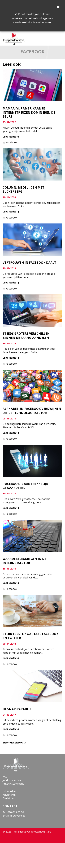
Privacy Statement (13, 783)
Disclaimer (9, 798)
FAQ (5, 776)
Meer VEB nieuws (13, 742)
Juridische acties (12, 780)
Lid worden (9, 791)
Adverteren (9, 794)
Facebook (11, 142)
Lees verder (9, 136)
